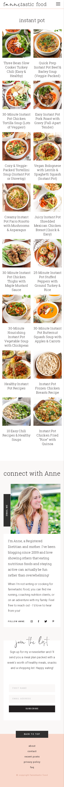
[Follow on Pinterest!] (53, 621)
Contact (32, 751)
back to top (32, 734)
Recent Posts (32, 756)
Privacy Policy (32, 762)
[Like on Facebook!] (38, 621)
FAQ (32, 767)
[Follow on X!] (45, 621)
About (32, 746)
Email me (7, 510)
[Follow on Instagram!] (32, 621)
